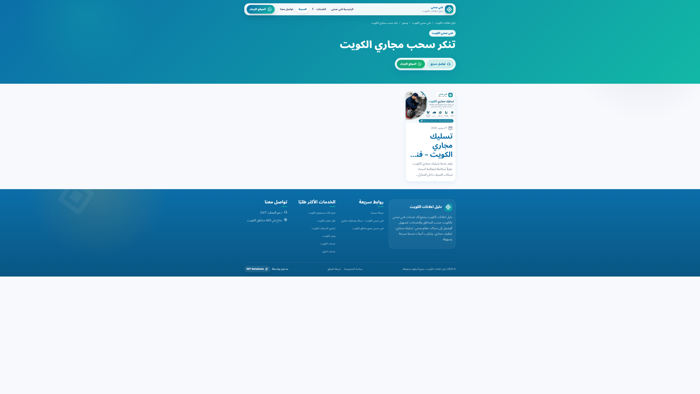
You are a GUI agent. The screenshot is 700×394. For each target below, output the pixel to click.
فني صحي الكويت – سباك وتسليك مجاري (362, 220)
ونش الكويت (329, 236)
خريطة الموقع (334, 269)
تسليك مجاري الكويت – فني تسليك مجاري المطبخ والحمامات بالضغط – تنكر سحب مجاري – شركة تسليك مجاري (431, 145)
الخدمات (321, 9)
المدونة (302, 9)
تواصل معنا (286, 9)
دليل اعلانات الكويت (445, 23)
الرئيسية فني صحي (342, 9)
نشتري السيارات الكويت (323, 228)
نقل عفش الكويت (326, 220)
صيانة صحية (377, 212)
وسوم (405, 23)
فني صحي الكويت (421, 23)
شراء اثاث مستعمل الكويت (321, 212)
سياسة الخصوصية (353, 269)
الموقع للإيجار (258, 9)
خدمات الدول (328, 251)
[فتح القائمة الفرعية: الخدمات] (313, 9)
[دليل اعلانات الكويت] (448, 207)
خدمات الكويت (327, 243)
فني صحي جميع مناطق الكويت (368, 228)
